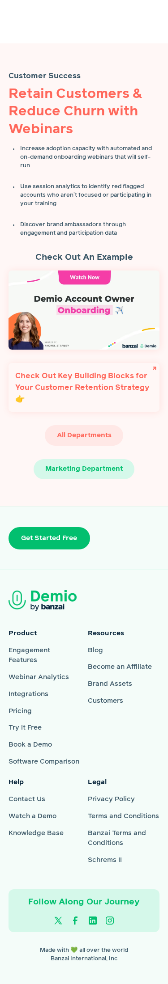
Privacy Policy (111, 799)
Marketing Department (84, 468)
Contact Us (27, 799)
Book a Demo (30, 744)
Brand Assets (110, 683)
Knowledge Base (36, 833)
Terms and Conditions (123, 816)
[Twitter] (58, 921)
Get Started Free (49, 538)
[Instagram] (110, 921)
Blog (95, 650)
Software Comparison (44, 761)
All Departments (84, 435)
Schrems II (105, 860)
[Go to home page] (56, 600)
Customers (105, 700)
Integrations (28, 694)
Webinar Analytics (39, 677)
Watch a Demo (32, 816)
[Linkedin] (92, 921)
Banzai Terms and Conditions (117, 838)
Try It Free (25, 727)
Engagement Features (29, 655)
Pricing (20, 711)
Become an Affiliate (120, 666)
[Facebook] (75, 921)
